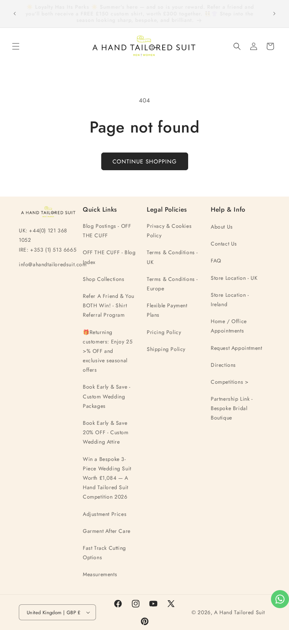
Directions (223, 365)
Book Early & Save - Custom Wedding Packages (106, 396)
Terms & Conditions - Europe (172, 283)
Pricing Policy (164, 332)
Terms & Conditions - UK (172, 257)
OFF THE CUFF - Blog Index (109, 257)
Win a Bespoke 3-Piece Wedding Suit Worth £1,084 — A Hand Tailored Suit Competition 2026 (107, 478)
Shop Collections (104, 279)
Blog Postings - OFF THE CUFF (107, 230)
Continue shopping (145, 161)
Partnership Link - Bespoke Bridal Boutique (232, 408)
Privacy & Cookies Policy (169, 230)
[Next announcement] (274, 13)
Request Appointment (236, 348)
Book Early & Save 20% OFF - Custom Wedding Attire (106, 432)
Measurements (100, 574)
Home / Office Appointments (229, 325)
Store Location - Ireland (230, 299)
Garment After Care (107, 531)
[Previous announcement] (14, 13)
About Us (222, 226)
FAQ (216, 260)
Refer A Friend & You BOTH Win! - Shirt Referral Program (108, 305)
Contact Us (224, 243)
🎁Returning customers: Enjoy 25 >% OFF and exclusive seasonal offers (107, 351)
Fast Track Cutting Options (104, 552)
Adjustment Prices (104, 514)
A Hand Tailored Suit (239, 612)
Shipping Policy (166, 349)
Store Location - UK (234, 278)
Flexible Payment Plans (167, 310)
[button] (16, 46)
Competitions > (229, 382)
